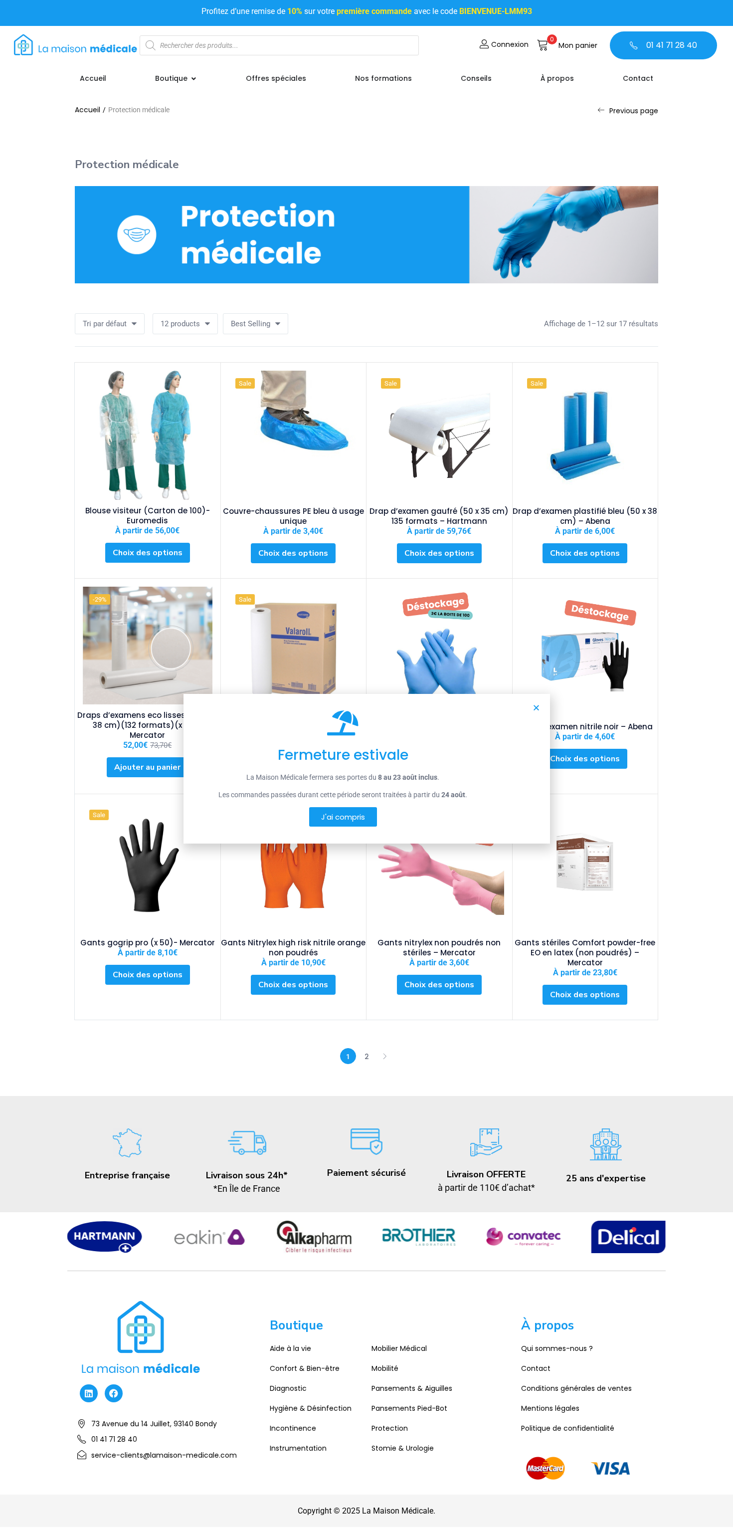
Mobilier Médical (399, 1348)
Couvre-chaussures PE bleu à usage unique (293, 516)
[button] (567, 45)
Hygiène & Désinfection (311, 1408)
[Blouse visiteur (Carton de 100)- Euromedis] (147, 435)
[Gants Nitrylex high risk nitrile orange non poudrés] (294, 867)
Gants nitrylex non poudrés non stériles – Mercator (439, 947)
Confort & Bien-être (305, 1368)
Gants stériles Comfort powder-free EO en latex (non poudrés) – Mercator (585, 952)
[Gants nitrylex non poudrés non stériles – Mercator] (439, 867)
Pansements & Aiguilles (411, 1388)
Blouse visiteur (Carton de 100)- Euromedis (147, 515)
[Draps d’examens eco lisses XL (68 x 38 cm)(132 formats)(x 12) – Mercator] (147, 645)
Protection (389, 1428)
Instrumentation (298, 1448)
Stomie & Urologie (402, 1448)
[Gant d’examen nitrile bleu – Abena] (439, 651)
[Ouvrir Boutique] (193, 78)
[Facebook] (114, 1393)
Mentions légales (550, 1408)
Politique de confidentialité (567, 1428)
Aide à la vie (290, 1348)
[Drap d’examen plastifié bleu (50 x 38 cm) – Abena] (585, 435)
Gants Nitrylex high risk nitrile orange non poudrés (293, 947)
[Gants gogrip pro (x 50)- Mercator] (147, 867)
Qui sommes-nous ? (557, 1348)
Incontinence (293, 1428)
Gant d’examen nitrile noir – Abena (585, 726)
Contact (535, 1368)
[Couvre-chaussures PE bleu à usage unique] (294, 435)
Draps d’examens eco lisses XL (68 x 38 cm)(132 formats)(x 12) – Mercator (147, 725)
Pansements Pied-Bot (409, 1408)
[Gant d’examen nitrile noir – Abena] (585, 651)
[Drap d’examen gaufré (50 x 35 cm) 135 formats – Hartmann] (439, 435)
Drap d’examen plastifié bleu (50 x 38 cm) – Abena (585, 516)
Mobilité (384, 1368)
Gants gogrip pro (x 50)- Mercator (147, 942)
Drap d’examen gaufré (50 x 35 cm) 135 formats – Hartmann (439, 516)
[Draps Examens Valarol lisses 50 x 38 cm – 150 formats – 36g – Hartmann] (294, 651)
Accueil (87, 110)
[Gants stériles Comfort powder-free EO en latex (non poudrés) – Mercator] (585, 867)
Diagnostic (288, 1388)
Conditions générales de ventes (576, 1388)
